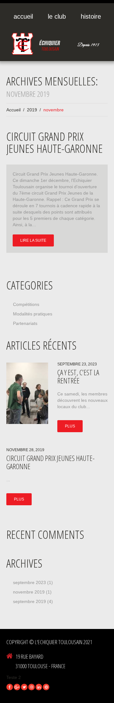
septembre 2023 (29, 582)
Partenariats (25, 323)
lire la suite (33, 240)
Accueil (23, 16)
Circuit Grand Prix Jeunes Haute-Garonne (54, 142)
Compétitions (26, 304)
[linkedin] (38, 687)
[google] (17, 687)
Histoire (91, 16)
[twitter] (24, 687)
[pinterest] (46, 687)
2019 (32, 109)
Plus (70, 426)
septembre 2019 (29, 601)
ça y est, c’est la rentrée (78, 376)
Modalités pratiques (32, 313)
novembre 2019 (29, 591)
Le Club (57, 16)
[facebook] (9, 687)
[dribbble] (31, 687)
